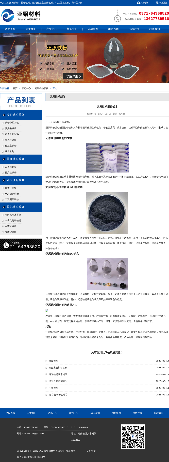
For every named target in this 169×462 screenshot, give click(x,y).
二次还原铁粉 (12, 199)
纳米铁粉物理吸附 (58, 381)
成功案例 (92, 29)
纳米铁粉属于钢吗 (58, 374)
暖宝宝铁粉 (11, 145)
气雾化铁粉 (11, 232)
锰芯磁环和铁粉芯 (58, 394)
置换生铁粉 (11, 172)
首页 (15, 88)
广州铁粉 (53, 388)
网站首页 (10, 29)
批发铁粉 (53, 361)
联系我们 (163, 2)
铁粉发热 (9, 151)
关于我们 (145, 2)
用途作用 (113, 29)
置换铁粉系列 (15, 159)
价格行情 (134, 29)
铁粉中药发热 (12, 122)
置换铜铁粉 (11, 167)
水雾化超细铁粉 (13, 220)
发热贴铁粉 (11, 128)
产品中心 (51, 29)
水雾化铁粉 (11, 226)
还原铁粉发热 (12, 134)
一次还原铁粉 (12, 193)
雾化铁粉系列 (15, 207)
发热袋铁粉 (11, 140)
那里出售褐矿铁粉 (58, 367)
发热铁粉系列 (15, 115)
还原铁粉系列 (15, 180)
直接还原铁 (11, 188)
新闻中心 (72, 29)
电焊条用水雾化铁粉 (10, 216)
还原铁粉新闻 (42, 88)
